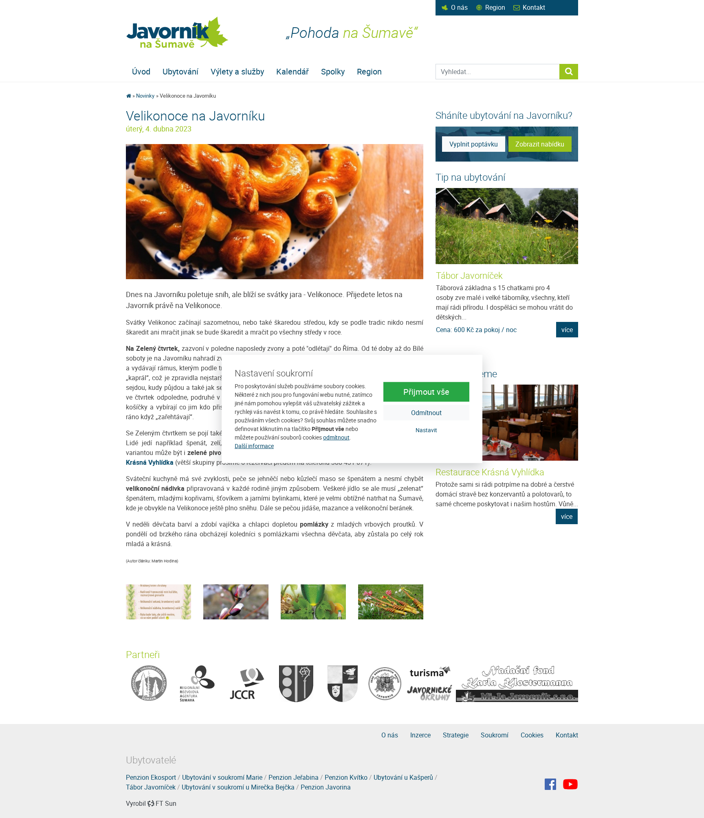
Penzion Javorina (326, 787)
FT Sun (166, 803)
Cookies (532, 735)
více (567, 329)
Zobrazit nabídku (539, 144)
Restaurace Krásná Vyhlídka (490, 472)
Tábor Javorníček (469, 275)
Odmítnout (426, 412)
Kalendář (292, 71)
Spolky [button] (333, 71)
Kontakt (534, 7)
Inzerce (420, 735)
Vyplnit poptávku (473, 144)
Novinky (145, 95)
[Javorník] (570, 784)
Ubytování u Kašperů (403, 777)
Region (495, 7)
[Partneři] (149, 683)
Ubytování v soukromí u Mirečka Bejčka (238, 787)
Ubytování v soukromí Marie (222, 777)
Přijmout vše (426, 391)
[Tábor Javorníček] (507, 226)
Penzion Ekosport (151, 777)
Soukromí (494, 735)
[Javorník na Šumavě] (128, 95)
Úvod (141, 71)
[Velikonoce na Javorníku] (274, 211)
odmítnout (336, 437)
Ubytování (180, 71)
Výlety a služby (237, 71)
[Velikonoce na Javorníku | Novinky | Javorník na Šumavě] (178, 32)
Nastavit (426, 429)
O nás (459, 7)
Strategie (456, 735)
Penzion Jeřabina (293, 777)
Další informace (254, 446)
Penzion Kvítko (346, 777)
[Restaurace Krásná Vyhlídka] (507, 423)
